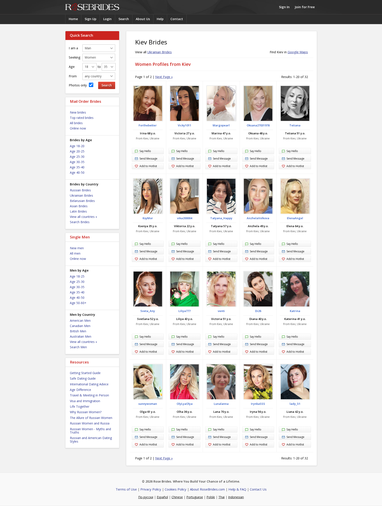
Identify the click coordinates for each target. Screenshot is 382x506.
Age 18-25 (77, 276)
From (73, 76)
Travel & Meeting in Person (89, 395)
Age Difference (80, 390)
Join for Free (305, 7)
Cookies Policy (175, 489)
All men (75, 253)
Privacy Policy (150, 489)
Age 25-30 (77, 156)
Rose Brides (92, 7)
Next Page (164, 77)
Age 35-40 (77, 167)
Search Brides (80, 222)
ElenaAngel (295, 218)
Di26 (258, 311)
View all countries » (83, 217)
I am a (73, 48)
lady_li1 (295, 404)
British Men (78, 331)
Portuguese (194, 497)
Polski (210, 497)
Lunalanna (221, 404)
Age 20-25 (77, 151)
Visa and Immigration (85, 401)
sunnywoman (147, 404)
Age (72, 66)
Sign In (284, 7)
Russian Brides (80, 190)
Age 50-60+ (78, 303)
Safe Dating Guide (83, 378)
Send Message (148, 158)
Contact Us (258, 489)
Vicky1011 (184, 125)
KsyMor (148, 218)
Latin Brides (78, 211)
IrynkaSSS (258, 404)
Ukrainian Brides (81, 195)
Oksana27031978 (258, 125)
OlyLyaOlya (185, 404)
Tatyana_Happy (221, 218)
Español (162, 497)
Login (107, 19)
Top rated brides (82, 118)
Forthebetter (148, 125)
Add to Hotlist (148, 166)
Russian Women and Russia (89, 423)
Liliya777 (184, 311)
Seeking (74, 57)
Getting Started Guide (85, 373)
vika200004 (184, 218)
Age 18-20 (77, 146)
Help (160, 19)
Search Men (78, 347)
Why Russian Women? (85, 412)
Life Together (79, 406)
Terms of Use (126, 489)
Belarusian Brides (82, 201)
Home (73, 19)
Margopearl (221, 125)
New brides (78, 112)
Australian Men (80, 336)
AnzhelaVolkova (258, 218)
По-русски (145, 497)
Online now (78, 128)
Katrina (295, 311)
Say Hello (145, 151)
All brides (76, 123)
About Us (143, 19)
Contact (176, 19)
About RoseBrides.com (207, 489)
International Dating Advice (89, 384)
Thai (221, 497)
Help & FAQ (237, 489)
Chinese (177, 497)
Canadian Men (80, 326)
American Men (80, 320)
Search (123, 19)
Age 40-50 (77, 172)
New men (77, 248)
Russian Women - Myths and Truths (90, 430)
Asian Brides (79, 206)
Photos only (78, 85)
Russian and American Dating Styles (91, 439)
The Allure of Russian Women (91, 418)
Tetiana (294, 125)
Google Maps (298, 52)
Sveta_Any (147, 311)
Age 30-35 (77, 162)
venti (221, 311)
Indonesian (236, 497)
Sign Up (90, 19)
